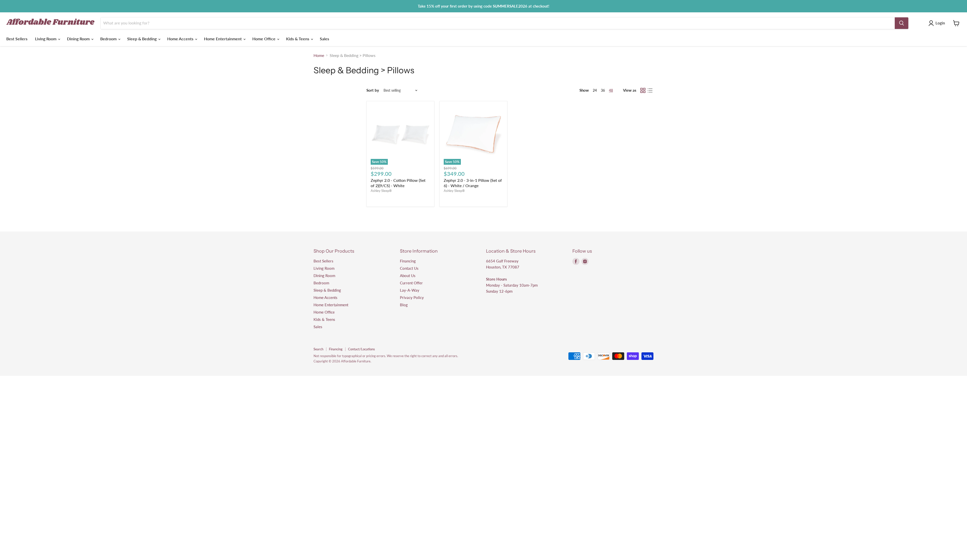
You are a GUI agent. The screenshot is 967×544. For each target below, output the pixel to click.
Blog (404, 304)
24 (595, 90)
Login (940, 23)
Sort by (372, 90)
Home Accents (180, 38)
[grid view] (642, 90)
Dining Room (79, 38)
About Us (408, 275)
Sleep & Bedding (142, 38)
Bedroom (109, 38)
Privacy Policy (412, 297)
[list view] (649, 90)
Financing (408, 261)
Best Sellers (16, 38)
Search (318, 349)
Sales (324, 38)
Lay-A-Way (409, 290)
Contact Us (409, 268)
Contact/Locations (361, 349)
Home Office (264, 38)
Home (319, 55)
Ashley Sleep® (381, 191)
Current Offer (411, 283)
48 (611, 90)
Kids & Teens (298, 38)
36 (603, 90)
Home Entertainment (223, 38)
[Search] (901, 23)
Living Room (46, 38)
